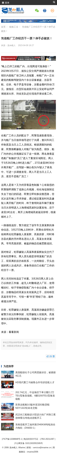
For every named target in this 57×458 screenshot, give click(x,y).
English (53, 10)
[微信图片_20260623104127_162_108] (28, 59)
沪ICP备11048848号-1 (12, 439)
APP (45, 10)
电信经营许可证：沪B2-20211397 (39, 439)
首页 (3, 27)
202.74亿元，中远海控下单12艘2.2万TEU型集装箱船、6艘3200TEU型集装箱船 (35, 395)
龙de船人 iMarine (17, 447)
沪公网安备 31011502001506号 (28, 443)
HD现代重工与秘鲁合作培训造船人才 (34, 382)
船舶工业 (13, 27)
